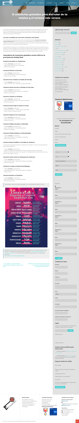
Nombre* (57, 264)
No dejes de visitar (59, 54)
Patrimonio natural (59, 60)
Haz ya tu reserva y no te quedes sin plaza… (15, 255)
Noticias (57, 56)
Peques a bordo (58, 62)
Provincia (57, 283)
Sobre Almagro (58, 68)
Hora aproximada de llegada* (62, 310)
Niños (56, 195)
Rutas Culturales (58, 64)
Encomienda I (40, 2)
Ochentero (49, 2)
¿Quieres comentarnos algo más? (63, 316)
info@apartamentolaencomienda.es (70, 403)
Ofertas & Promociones (47, 399)
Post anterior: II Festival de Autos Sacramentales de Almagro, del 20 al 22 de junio (13, 265)
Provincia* (57, 304)
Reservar (32, 2)
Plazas (56, 189)
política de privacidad (70, 355)
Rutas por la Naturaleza (60, 66)
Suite (55, 2)
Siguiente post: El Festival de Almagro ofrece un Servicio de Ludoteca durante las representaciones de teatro (38, 265)
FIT (55, 48)
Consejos (57, 42)
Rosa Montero (33, 421)
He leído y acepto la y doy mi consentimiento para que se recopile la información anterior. (65, 357)
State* (56, 297)
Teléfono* (57, 277)
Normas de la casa (46, 403)
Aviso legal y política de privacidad (49, 405)
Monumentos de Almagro (61, 50)
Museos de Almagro (59, 52)
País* (56, 291)
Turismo (61, 2)
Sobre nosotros (58, 70)
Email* (56, 270)
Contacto (74, 2)
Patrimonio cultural (59, 58)
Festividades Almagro (59, 46)
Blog (68, 2)
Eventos (57, 44)
